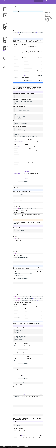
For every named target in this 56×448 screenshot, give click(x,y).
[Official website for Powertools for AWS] (50, 446)
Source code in (21, 181)
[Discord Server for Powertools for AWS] (49, 446)
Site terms (6, 446)
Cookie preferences (10, 446)
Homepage (4, 2)
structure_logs (16, 164)
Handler (25, 71)
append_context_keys (17, 146)
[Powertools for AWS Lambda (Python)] (4, 1)
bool (25, 57)
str (25, 64)
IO (24, 64)
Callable (26, 311)
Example (16, 91)
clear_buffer (15, 148)
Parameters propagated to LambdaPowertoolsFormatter (22, 83)
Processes (8, 2)
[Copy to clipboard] (42, 32)
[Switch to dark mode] (33, 1)
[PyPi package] (52, 446)
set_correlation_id (16, 162)
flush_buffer (15, 152)
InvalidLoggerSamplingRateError (18, 141)
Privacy (4, 446)
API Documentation (13, 2)
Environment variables (17, 321)
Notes (15, 189)
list (26, 171)
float (25, 61)
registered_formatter (17, 173)
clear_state (15, 150)
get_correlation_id (16, 154)
